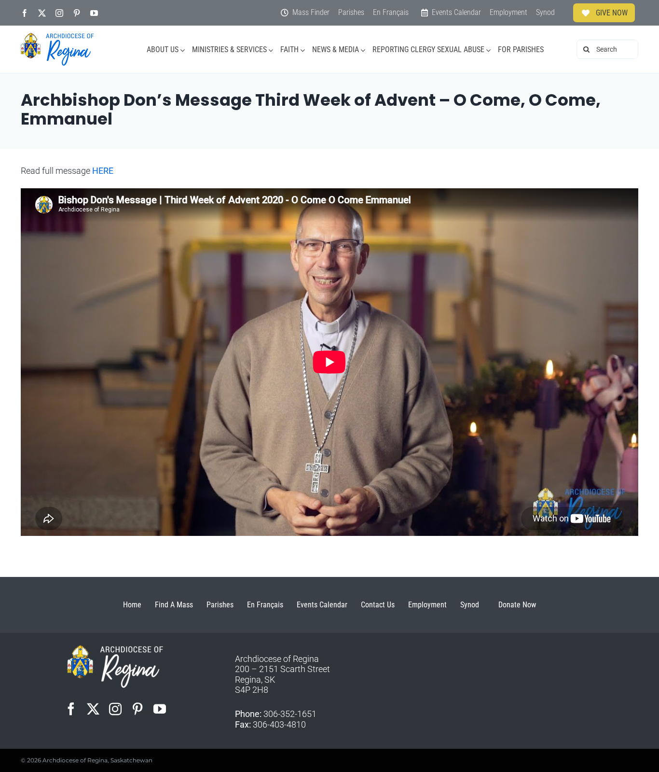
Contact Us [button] (378, 604)
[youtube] (94, 13)
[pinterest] (77, 13)
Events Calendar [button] (322, 604)
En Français (265, 604)
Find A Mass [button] (174, 604)
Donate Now (517, 604)
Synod (469, 604)
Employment (427, 604)
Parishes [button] (219, 604)
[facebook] (24, 13)
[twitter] (42, 13)
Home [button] (132, 604)
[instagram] (59, 13)
